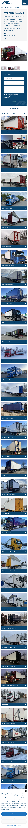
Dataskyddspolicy (10, 825)
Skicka (14, 101)
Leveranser (6, 7)
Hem (2, 7)
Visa (14, 821)
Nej (14, 817)
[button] (26, 790)
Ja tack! (14, 814)
